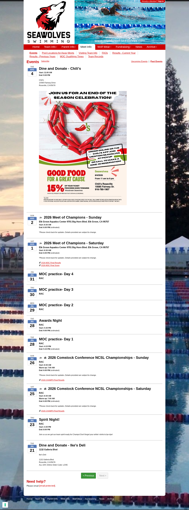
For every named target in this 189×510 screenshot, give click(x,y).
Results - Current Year (124, 53)
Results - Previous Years (42, 56)
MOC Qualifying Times (72, 56)
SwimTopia (94, 504)
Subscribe (45, 61)
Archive (151, 46)
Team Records (95, 56)
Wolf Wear (103, 46)
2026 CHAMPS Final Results (52, 380)
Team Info (50, 46)
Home (36, 46)
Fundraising (123, 46)
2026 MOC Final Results (51, 263)
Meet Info (86, 46)
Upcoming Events (139, 61)
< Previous (88, 475)
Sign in (161, 1)
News (139, 46)
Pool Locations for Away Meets (58, 53)
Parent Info (68, 46)
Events (33, 53)
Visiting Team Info (88, 53)
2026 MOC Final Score (50, 265)
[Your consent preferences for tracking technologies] (5, 505)
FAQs (105, 53)
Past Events (156, 61)
